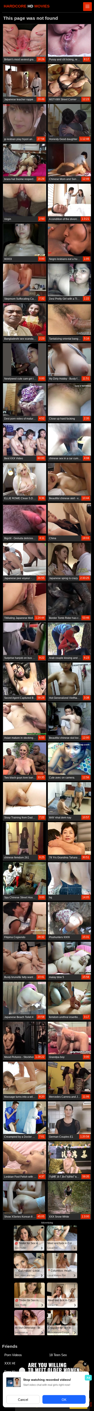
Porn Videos (13, 1355)
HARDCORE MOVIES (27, 6)
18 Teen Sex (58, 1355)
